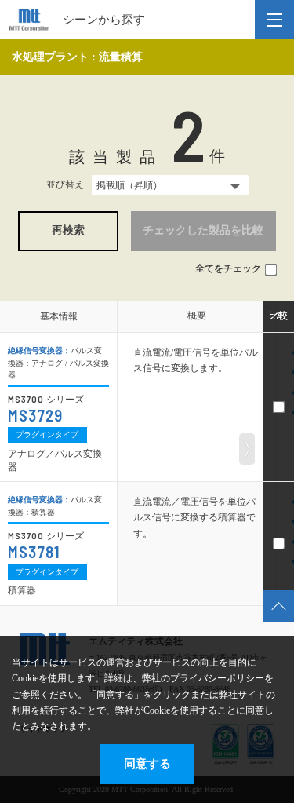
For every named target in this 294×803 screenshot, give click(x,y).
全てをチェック (228, 268)
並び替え (65, 184)
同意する (147, 763)
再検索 (68, 230)
